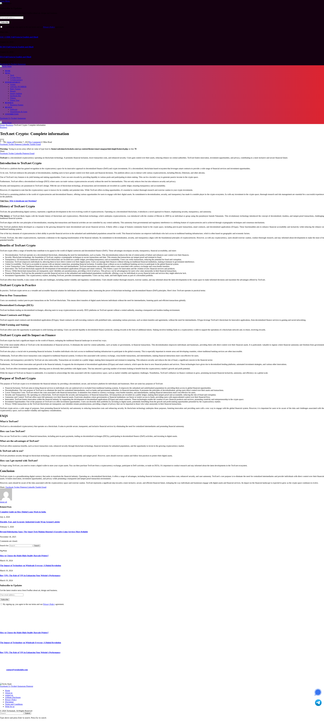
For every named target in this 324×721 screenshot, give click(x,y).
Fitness (13, 98)
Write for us (9, 706)
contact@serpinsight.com (17, 670)
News (7, 73)
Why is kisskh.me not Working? (23, 201)
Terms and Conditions (14, 704)
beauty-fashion (16, 93)
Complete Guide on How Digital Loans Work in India (23, 512)
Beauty (13, 91)
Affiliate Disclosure (13, 697)
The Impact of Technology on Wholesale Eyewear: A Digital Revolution (30, 565)
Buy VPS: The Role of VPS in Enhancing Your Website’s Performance (30, 575)
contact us (9, 695)
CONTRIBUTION (12, 114)
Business (9, 103)
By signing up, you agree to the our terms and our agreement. (33, 27)
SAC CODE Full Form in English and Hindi (19, 37)
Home (8, 71)
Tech (12, 75)
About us (8, 693)
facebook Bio (15, 96)
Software (13, 109)
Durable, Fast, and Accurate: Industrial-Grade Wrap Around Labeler (30, 522)
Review (8, 107)
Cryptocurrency (16, 80)
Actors (12, 84)
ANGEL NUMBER (18, 87)
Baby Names (15, 89)
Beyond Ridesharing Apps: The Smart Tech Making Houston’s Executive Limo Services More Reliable (44, 532)
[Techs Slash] (6, 66)
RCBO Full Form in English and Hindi (16, 47)
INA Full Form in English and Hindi (15, 57)
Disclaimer (9, 702)
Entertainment (12, 82)
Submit (27, 713)
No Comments (35, 142)
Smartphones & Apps (18, 112)
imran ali (10, 142)
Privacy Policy (49, 27)
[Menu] (1, 121)
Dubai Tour (14, 100)
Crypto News (15, 77)
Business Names (16, 105)
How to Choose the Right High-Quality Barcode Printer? (24, 556)
